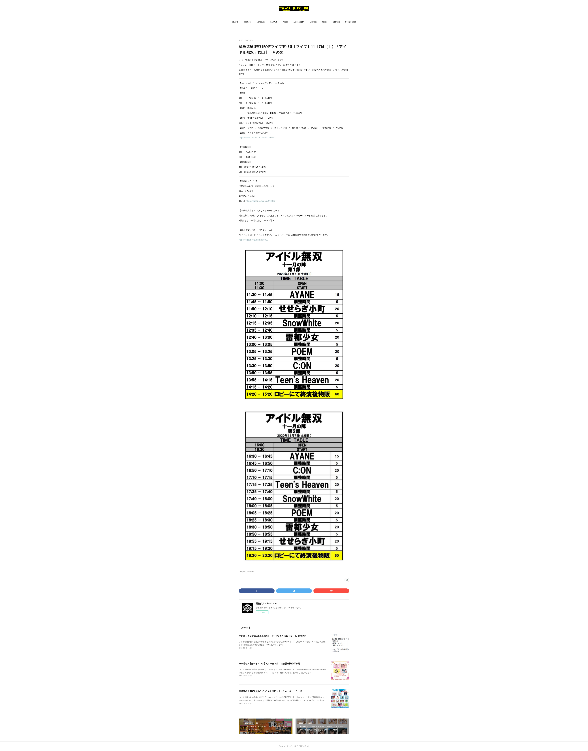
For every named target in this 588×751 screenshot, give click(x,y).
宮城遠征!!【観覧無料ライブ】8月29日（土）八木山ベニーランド (270, 691)
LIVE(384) (242, 572)
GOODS (273, 22)
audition (336, 22)
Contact (313, 22)
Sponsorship (350, 22)
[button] (235, 22)
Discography (299, 22)
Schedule (261, 22)
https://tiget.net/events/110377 (260, 200)
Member (247, 22)
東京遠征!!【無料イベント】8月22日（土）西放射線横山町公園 (269, 663)
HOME (235, 22)
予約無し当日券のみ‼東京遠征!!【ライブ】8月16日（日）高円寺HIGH (272, 635)
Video (285, 22)
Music (324, 22)
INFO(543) (250, 572)
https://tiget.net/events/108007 (253, 239)
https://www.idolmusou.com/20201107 (257, 137)
